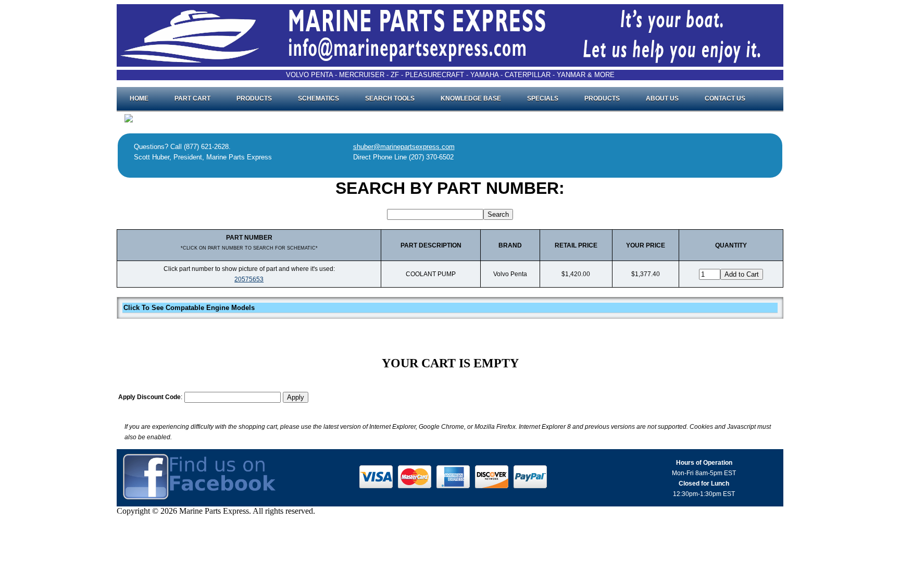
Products (254, 98)
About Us (662, 98)
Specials (542, 98)
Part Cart (192, 98)
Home (139, 98)
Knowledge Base (471, 98)
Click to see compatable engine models (189, 308)
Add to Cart (741, 274)
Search (498, 214)
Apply (295, 397)
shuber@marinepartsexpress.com (404, 147)
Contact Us (725, 98)
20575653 (249, 279)
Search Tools (390, 98)
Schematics (318, 98)
